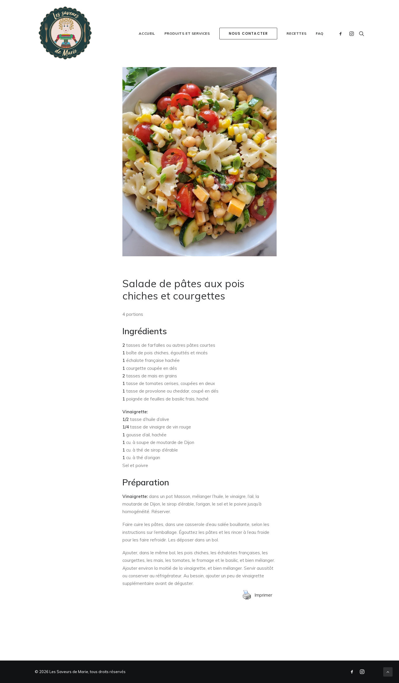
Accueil (147, 33)
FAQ (320, 33)
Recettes (296, 33)
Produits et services (187, 33)
